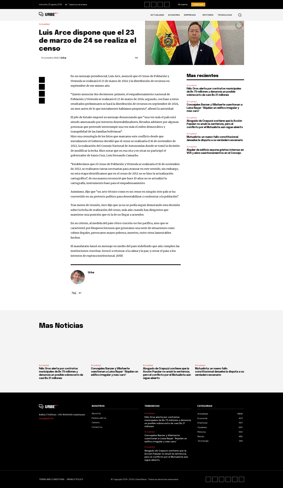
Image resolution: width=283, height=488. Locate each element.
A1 (80, 292)
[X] (167, 4)
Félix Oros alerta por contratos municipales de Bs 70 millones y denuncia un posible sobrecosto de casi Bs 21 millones (214, 91)
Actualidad (44, 24)
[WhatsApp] (42, 101)
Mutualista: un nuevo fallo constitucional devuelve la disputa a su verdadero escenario (219, 371)
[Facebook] (147, 4)
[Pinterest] (42, 94)
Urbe (63, 58)
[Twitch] (228, 479)
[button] (240, 15)
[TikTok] (160, 4)
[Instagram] (153, 4)
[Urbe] (78, 277)
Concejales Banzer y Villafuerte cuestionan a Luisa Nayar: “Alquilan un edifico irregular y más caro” (214, 107)
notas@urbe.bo (46, 418)
